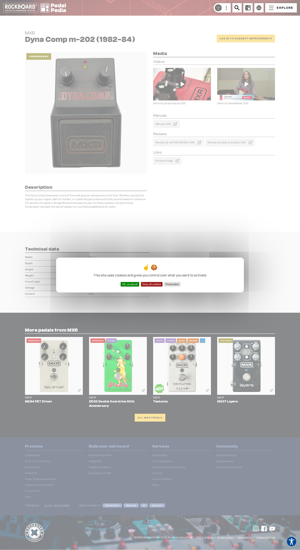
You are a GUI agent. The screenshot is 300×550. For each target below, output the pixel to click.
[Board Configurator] (248, 8)
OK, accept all (130, 284)
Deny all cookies (151, 284)
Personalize (172, 284)
